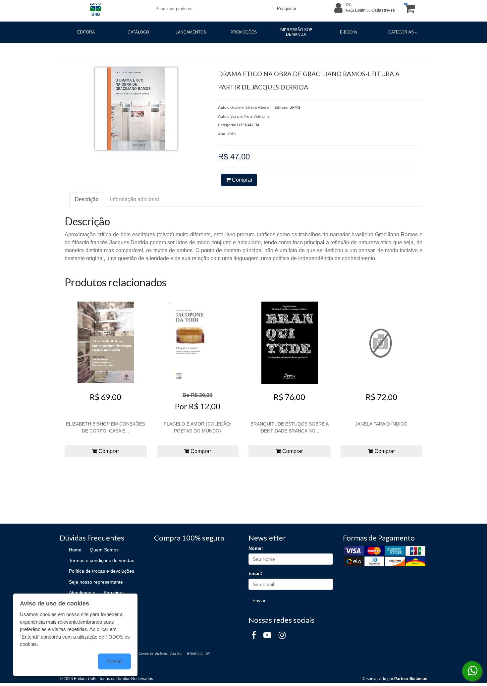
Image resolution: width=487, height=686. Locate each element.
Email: (255, 573)
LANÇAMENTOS (191, 32)
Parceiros (114, 592)
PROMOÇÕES (244, 32)
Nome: (255, 548)
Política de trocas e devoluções (101, 571)
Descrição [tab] (87, 199)
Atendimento (82, 592)
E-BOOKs (348, 32)
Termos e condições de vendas (101, 560)
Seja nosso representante (96, 582)
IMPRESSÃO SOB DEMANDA (296, 32)
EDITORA (86, 32)
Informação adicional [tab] (134, 199)
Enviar (259, 600)
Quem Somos (104, 549)
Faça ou (370, 10)
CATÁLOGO (138, 32)
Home (75, 549)
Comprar (241, 180)
